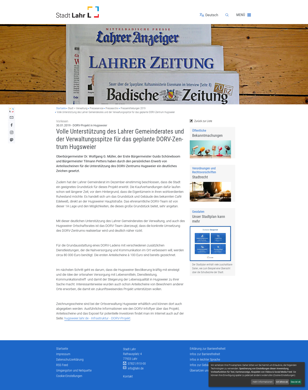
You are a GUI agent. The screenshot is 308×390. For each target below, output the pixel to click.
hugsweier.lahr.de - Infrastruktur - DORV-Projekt (97, 318)
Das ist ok (295, 382)
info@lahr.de (136, 368)
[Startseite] (87, 12)
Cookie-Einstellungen (69, 376)
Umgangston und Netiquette (74, 370)
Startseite (61, 108)
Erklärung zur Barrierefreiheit (208, 349)
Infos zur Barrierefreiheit (205, 354)
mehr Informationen (263, 382)
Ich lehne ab (282, 382)
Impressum (63, 354)
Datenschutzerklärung (70, 359)
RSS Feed (62, 365)
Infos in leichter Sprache (205, 359)
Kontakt (128, 376)
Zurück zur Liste (203, 121)
